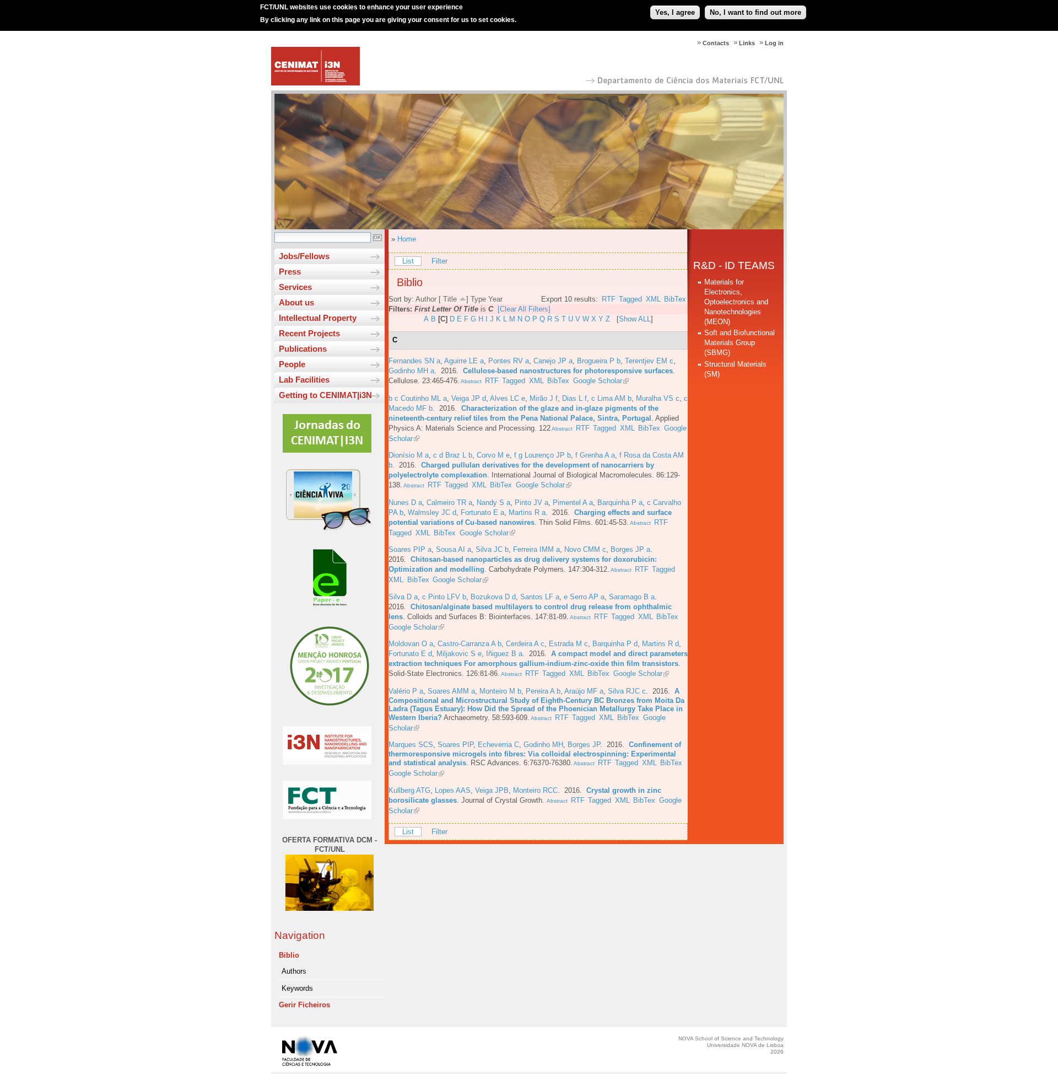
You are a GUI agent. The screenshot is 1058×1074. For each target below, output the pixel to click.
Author (425, 299)
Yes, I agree (675, 12)
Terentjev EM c (649, 361)
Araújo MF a (583, 691)
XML (653, 299)
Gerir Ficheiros (304, 1005)
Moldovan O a (410, 644)
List (408, 261)
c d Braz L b (452, 455)
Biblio (289, 955)
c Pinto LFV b (444, 597)
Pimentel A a (573, 502)
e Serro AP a (584, 597)
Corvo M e (493, 455)
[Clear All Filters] (524, 309)
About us (296, 302)
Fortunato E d (410, 653)
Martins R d (660, 644)
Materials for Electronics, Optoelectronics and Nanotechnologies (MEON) (736, 302)
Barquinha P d (615, 644)
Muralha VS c (657, 398)
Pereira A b (543, 691)
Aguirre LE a (464, 361)
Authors (294, 971)
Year (495, 299)
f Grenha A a (595, 455)
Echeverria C (498, 744)
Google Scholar (597, 381)
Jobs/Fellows (304, 256)
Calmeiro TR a (449, 502)
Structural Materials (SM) (735, 369)
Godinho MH (543, 744)
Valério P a (405, 691)
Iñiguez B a (504, 653)
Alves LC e (507, 398)
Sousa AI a (453, 549)
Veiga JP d (468, 398)
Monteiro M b (500, 691)
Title (450, 299)
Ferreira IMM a (536, 549)
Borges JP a (630, 549)
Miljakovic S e (459, 653)
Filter (439, 261)
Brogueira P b (598, 361)
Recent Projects (309, 333)
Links (747, 43)
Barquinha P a (620, 502)
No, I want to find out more (755, 12)
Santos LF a (539, 597)
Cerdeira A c (525, 644)
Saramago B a (632, 597)
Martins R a (527, 512)
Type (478, 299)
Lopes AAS (453, 790)
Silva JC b (492, 549)
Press (290, 271)
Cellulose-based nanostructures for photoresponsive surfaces (568, 371)
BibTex (675, 299)
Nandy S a (493, 502)
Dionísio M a (408, 455)
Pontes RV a (508, 361)
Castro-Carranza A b (469, 644)
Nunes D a (405, 502)
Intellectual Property (318, 318)
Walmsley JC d (432, 512)
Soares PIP (455, 744)
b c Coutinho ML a (417, 398)
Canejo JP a (553, 361)
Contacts (716, 43)
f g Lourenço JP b (542, 455)
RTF (609, 299)
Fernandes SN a (414, 361)
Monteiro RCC (535, 790)
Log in (774, 43)
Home (406, 239)
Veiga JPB (492, 790)
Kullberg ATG (409, 790)
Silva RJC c (627, 691)
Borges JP (584, 744)
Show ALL (635, 319)
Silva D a (403, 597)
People (292, 364)
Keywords (297, 988)
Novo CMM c (585, 549)
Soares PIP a (409, 549)
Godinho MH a (411, 371)
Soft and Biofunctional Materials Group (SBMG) (739, 343)
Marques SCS (410, 744)
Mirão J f (544, 398)
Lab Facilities (304, 379)
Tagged (630, 299)
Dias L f (574, 398)
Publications (303, 348)
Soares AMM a (451, 691)
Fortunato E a (482, 512)
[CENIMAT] (315, 83)
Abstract (471, 381)
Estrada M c (568, 644)
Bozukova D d (493, 597)
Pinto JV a (531, 502)
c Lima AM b (611, 398)
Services (295, 287)
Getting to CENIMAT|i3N (325, 395)
